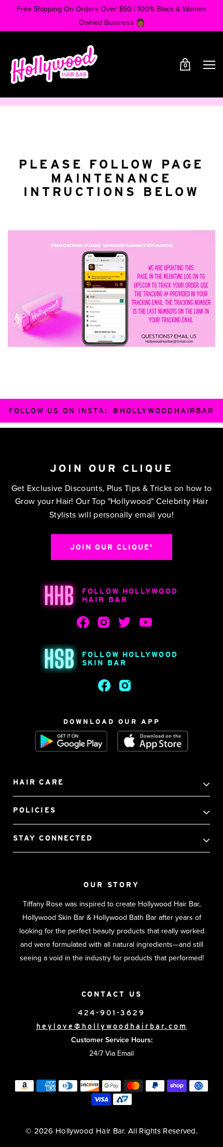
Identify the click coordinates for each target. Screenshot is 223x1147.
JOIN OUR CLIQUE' (111, 547)
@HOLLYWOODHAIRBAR (164, 411)
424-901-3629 (111, 1013)
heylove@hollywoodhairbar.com (111, 1026)
